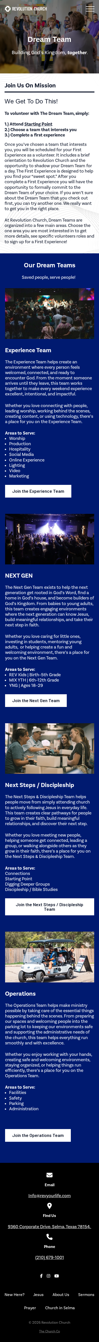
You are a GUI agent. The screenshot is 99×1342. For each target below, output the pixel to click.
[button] (90, 9)
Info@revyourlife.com (49, 1195)
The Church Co (49, 1331)
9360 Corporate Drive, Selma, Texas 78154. (49, 1226)
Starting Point (38, 124)
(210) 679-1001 (49, 1257)
